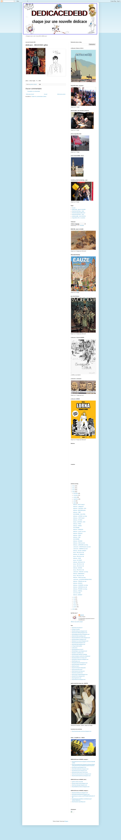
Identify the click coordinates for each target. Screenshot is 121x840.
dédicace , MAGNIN (77, 568)
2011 (73, 487)
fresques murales (76, 629)
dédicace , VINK (76, 537)
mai (74, 599)
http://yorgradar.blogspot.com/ (78, 642)
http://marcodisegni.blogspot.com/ (79, 785)
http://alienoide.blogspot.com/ (78, 644)
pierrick (82, 615)
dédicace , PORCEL (77, 591)
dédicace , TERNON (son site (79, 581)
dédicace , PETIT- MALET (79, 504)
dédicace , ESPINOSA (78, 529)
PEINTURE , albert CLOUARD (79, 209)
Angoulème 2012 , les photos (78, 217)
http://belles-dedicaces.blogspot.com (80, 659)
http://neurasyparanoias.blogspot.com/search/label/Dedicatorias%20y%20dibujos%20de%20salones (83, 765)
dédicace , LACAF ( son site (79, 531)
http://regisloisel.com (76, 677)
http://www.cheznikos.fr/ (77, 627)
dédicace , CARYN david (78, 518)
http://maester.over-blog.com (78, 671)
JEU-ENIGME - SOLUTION (79, 514)
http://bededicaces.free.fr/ (77, 649)
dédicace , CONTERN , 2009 (79, 508)
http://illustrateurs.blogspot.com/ (79, 639)
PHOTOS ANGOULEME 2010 (78, 212)
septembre (75, 499)
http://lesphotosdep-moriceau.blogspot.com (81, 731)
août (74, 501)
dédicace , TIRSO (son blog (79, 577)
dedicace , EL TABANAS (78, 554)
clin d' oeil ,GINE (77, 592)
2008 (73, 609)
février (74, 604)
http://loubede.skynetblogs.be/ (78, 801)
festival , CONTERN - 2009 (79, 521)
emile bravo (74, 647)
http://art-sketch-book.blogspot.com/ (80, 783)
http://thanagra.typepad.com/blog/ (79, 654)
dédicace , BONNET (77, 594)
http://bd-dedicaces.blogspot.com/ (79, 631)
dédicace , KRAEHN (77, 583)
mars (74, 603)
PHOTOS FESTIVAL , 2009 (78, 211)
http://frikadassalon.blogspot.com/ (79, 770)
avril (74, 601)
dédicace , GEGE (77, 558)
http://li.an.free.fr (75, 666)
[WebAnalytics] (72, 812)
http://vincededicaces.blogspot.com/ (80, 792)
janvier (75, 606)
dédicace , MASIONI (77, 541)
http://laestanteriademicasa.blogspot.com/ (81, 775)
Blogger (66, 821)
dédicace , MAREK (77, 525)
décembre (75, 493)
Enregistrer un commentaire (34, 91)
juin (74, 597)
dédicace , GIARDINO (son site (80, 587)
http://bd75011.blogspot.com (78, 676)
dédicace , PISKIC (77, 523)
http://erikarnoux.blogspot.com (78, 679)
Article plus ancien (61, 94)
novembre (75, 495)
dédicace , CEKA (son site (79, 543)
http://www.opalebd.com (77, 672)
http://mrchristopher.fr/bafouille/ (79, 667)
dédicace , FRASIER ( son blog (80, 589)
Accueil (45, 94)
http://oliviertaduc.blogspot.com (79, 664)
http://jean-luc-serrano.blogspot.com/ (80, 641)
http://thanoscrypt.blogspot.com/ (79, 767)
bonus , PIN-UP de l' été (78, 552)
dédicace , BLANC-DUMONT (79, 550)
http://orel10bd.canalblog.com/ (79, 636)
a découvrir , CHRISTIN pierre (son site (82, 546)
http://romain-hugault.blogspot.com (79, 674)
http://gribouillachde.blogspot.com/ (79, 662)
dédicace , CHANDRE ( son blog (80, 585)
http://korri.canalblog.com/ (77, 652)
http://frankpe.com (76, 661)
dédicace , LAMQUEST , (78, 506)
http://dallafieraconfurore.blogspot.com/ (80, 634)
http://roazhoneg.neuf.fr (77, 669)
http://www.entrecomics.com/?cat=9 (80, 772)
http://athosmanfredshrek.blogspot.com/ (81, 794)
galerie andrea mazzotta (77, 781)
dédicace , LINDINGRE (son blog (80, 544)
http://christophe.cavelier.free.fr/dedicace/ (81, 656)
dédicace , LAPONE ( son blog (80, 516)
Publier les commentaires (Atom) (39, 96)
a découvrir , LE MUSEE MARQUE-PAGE (82, 579)
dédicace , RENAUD (77, 533)
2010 (73, 489)
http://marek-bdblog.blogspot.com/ (79, 632)
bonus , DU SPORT (77, 560)
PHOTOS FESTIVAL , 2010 (78, 214)
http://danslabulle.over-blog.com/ (79, 657)
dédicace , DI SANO (77, 520)
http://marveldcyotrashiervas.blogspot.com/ (81, 774)
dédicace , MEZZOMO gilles (79, 510)
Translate (82, 225)
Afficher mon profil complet (77, 621)
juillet (74, 503)
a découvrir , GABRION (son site (80, 548)
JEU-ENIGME (76, 527)
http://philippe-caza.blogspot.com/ (79, 651)
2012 (73, 486)
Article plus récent (30, 94)
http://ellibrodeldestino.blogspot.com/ (80, 769)
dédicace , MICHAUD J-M (79, 562)
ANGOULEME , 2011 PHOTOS (79, 216)
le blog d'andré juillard (77, 646)
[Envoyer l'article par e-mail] (40, 84)
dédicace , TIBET (77, 512)
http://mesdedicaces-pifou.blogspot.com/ (81, 637)
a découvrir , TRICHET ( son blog (80, 571)
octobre (75, 497)
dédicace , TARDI (77, 535)
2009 (73, 491)
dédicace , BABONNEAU (78, 573)
